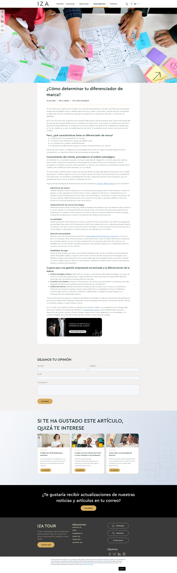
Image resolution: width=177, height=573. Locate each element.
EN (139, 4)
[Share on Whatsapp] (2, 25)
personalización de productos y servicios (102, 236)
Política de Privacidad (88, 564)
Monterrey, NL (77, 527)
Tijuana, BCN (76, 539)
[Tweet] (2, 16)
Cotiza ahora (118, 540)
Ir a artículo (45, 470)
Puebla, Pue (76, 536)
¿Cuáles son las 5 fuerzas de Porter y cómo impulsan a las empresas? (88, 454)
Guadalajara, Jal (77, 533)
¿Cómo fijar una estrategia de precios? (120, 454)
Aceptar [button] (122, 568)
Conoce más (46, 545)
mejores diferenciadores (106, 183)
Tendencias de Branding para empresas (51, 454)
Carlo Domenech (82, 100)
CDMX (74, 530)
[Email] (2, 30)
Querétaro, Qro (77, 542)
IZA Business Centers (92, 310)
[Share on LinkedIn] (2, 21)
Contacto (113, 4)
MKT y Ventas (64, 100)
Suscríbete (88, 508)
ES (135, 4)
